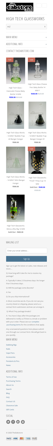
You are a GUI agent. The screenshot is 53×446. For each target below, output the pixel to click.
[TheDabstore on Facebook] (13, 422)
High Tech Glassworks (25, 18)
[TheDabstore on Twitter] (8, 422)
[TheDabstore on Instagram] (23, 422)
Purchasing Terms (13, 381)
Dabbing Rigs (11, 345)
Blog (8, 393)
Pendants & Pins (12, 361)
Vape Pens (10, 353)
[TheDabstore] (19, 7)
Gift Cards (10, 409)
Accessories (10, 357)
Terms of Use (11, 377)
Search (9, 389)
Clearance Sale (12, 405)
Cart (44, 5)
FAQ (8, 397)
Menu (38, 5)
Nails (8, 349)
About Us (10, 385)
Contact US (10, 401)
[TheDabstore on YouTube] (18, 422)
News (8, 365)
